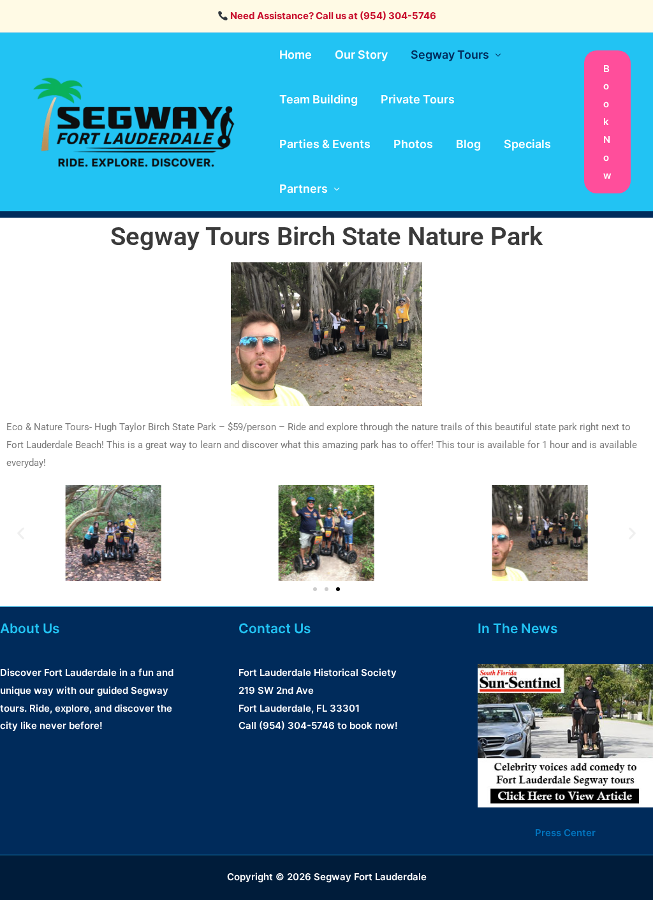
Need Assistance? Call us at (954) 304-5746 (332, 16)
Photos (413, 144)
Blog (468, 144)
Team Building (318, 99)
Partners (303, 188)
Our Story (361, 54)
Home (295, 54)
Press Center (565, 833)
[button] (607, 122)
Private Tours (418, 99)
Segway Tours (450, 54)
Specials (527, 144)
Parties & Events (325, 144)
